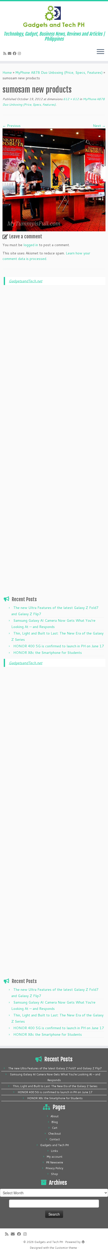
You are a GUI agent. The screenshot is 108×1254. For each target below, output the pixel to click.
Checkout (54, 1134)
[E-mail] (10, 53)
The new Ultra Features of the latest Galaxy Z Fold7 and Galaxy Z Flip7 (55, 1068)
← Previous (12, 125)
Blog (54, 1122)
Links (54, 1151)
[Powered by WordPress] (83, 1241)
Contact (54, 1139)
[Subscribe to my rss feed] (5, 53)
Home (7, 72)
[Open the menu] (100, 52)
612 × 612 (71, 99)
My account (54, 1157)
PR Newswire (54, 1162)
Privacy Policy (54, 1168)
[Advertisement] (55, 365)
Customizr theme (66, 1248)
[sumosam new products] (54, 179)
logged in (30, 244)
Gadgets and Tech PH (54, 1145)
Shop (54, 1174)
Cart (54, 1128)
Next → (99, 125)
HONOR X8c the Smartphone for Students (47, 652)
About (54, 1116)
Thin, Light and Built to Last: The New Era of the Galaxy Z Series (55, 1086)
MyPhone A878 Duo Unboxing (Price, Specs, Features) (58, 72)
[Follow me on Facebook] (15, 53)
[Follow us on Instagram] (20, 53)
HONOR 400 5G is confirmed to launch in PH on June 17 (58, 646)
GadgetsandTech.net (25, 281)
